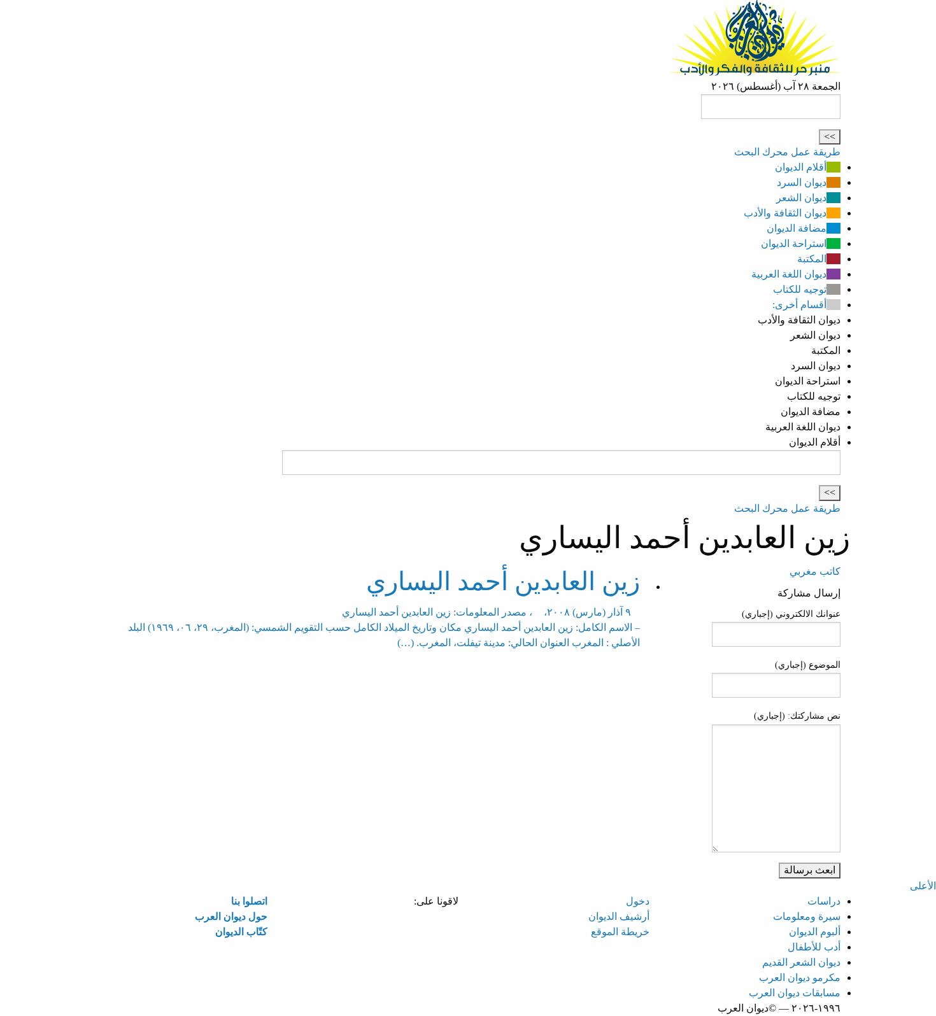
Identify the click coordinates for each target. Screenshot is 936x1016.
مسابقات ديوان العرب (794, 992)
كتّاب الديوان (241, 931)
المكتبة (811, 258)
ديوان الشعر (801, 197)
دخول (637, 901)
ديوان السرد (801, 182)
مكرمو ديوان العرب (799, 977)
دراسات (823, 901)
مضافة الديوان (796, 228)
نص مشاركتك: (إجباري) (797, 716)
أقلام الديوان (800, 167)
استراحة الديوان (793, 243)
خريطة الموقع (620, 931)
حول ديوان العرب (231, 916)
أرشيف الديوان (618, 916)
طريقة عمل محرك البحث (787, 151)
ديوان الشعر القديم (801, 962)
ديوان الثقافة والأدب (785, 213)
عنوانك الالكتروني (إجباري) (791, 614)
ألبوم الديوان (814, 931)
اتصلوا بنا (249, 901)
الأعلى (923, 885)
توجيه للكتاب (799, 289)
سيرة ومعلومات (806, 916)
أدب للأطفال (814, 947)
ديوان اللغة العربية (788, 274)
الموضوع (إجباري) (807, 665)
